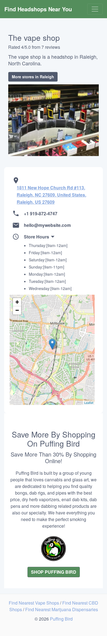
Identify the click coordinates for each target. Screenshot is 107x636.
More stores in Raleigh (33, 76)
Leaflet (88, 402)
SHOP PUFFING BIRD (53, 572)
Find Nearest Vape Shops (34, 603)
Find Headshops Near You (38, 9)
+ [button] (17, 302)
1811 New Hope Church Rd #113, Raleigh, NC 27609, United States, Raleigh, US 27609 (51, 194)
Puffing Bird (61, 619)
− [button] (17, 310)
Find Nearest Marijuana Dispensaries (61, 609)
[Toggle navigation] (95, 9)
